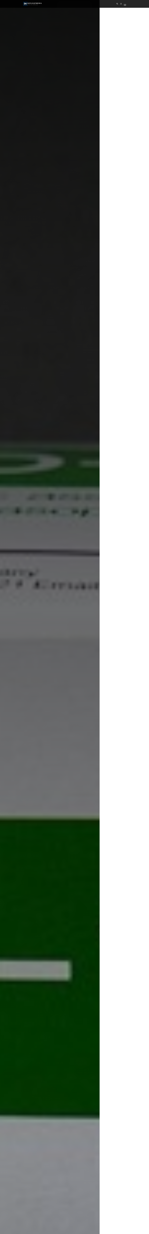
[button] (117, 4)
